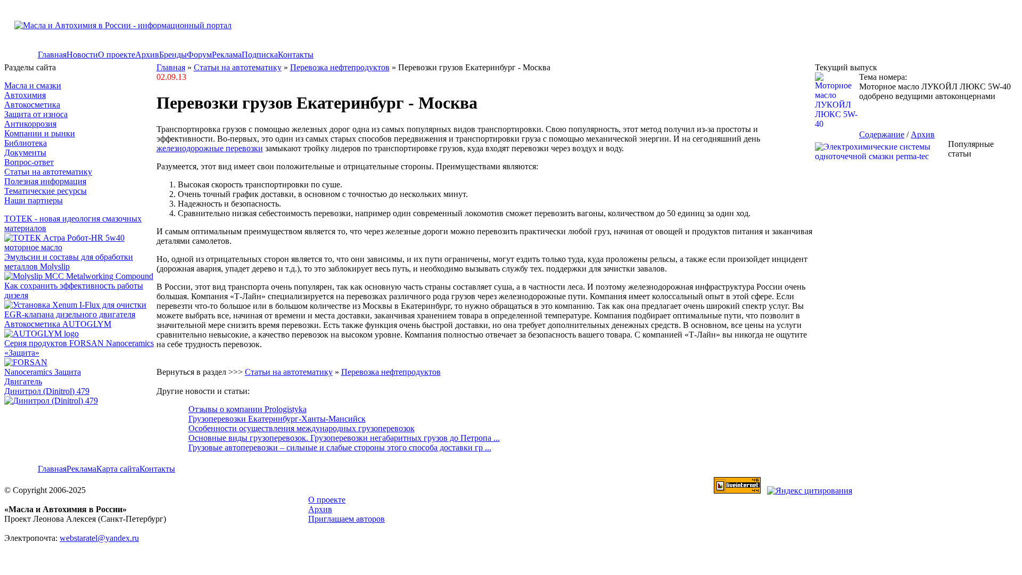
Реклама (227, 54)
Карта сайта (117, 468)
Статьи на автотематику (48, 171)
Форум (199, 54)
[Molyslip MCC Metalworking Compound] (78, 276)
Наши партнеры (33, 200)
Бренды (173, 54)
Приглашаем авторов (346, 518)
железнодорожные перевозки (209, 148)
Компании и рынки (39, 133)
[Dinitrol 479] (53, 400)
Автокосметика (32, 104)
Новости (82, 54)
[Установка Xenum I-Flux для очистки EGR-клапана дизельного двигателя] (80, 314)
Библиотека (25, 142)
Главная (52, 54)
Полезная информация (45, 181)
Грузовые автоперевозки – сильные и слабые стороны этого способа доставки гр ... (339, 447)
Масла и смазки (32, 85)
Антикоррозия (30, 123)
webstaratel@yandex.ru (99, 538)
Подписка (260, 54)
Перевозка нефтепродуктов (340, 67)
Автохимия (25, 95)
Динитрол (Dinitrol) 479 (46, 391)
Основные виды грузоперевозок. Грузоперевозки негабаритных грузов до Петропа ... (344, 437)
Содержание (881, 134)
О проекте (116, 54)
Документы (25, 152)
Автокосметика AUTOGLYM (57, 323)
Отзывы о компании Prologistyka (247, 409)
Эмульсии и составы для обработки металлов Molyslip (68, 261)
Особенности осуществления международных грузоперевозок (301, 428)
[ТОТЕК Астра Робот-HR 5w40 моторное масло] (80, 247)
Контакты (296, 54)
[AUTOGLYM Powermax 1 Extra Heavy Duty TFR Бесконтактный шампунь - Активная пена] (41, 333)
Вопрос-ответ (29, 162)
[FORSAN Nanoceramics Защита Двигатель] (80, 372)
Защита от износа (36, 114)
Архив (147, 54)
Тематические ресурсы (45, 190)
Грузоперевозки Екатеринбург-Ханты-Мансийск (277, 418)
